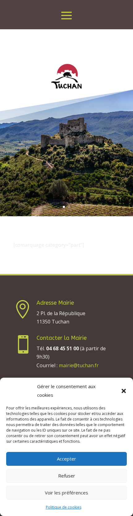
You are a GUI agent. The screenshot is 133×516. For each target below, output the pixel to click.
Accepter (66, 459)
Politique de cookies (63, 507)
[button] (124, 391)
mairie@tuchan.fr (79, 365)
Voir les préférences (66, 493)
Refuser (66, 476)
